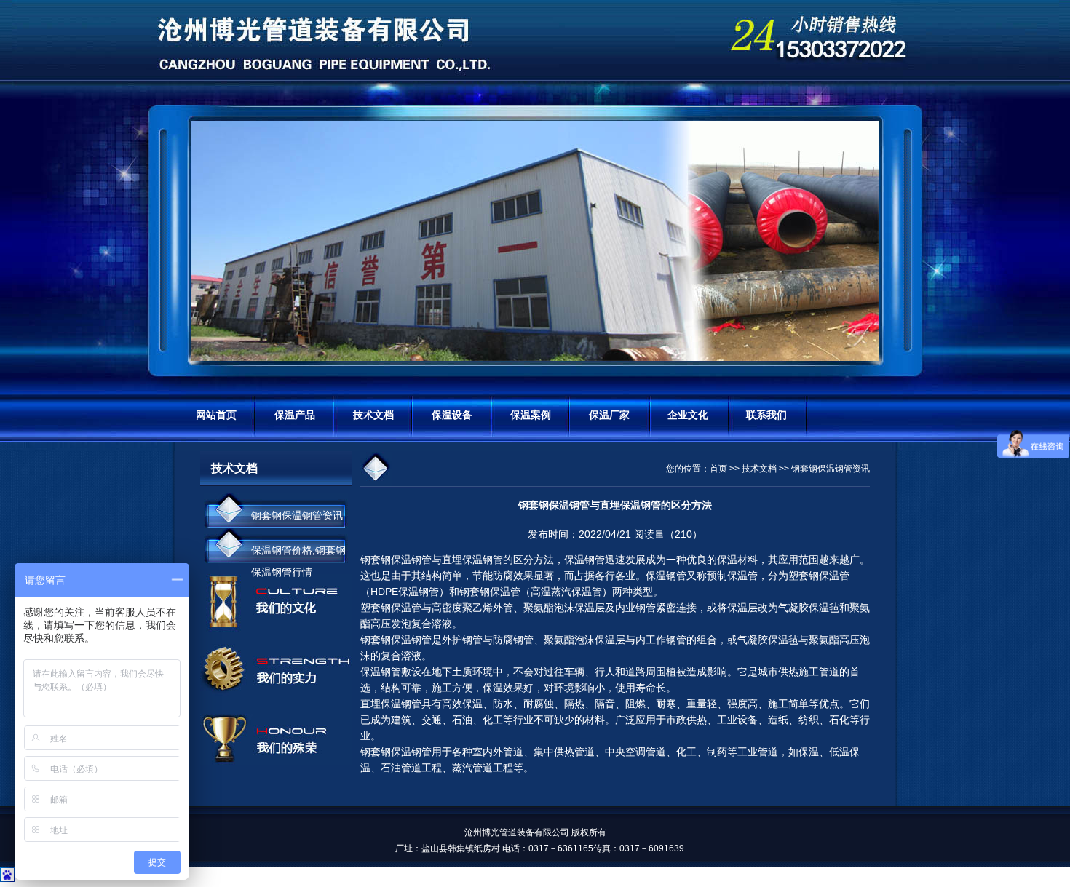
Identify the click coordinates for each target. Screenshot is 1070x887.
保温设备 (452, 415)
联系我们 (766, 415)
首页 (718, 469)
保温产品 (294, 415)
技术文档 (373, 415)
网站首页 (216, 415)
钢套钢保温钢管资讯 (297, 515)
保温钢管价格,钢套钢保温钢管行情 (298, 553)
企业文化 (687, 415)
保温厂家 (609, 415)
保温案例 (530, 415)
